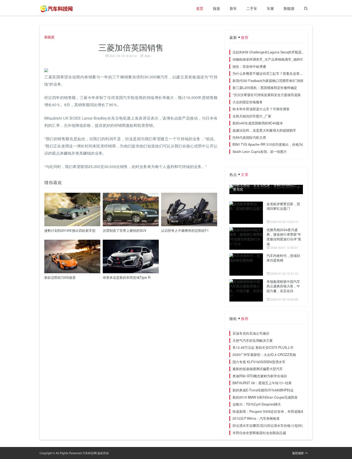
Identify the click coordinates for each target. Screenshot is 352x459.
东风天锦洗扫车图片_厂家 (252, 116)
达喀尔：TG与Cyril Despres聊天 (257, 404)
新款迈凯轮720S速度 (60, 277)
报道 (216, 8)
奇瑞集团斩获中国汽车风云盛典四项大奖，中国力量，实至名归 (283, 286)
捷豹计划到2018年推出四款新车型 (70, 230)
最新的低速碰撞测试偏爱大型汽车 (258, 368)
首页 (199, 8)
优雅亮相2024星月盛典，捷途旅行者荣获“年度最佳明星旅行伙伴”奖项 (284, 236)
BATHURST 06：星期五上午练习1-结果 (262, 382)
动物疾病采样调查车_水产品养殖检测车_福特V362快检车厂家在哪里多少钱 (289, 59)
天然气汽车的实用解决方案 (253, 340)
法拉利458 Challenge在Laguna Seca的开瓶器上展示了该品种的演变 (284, 52)
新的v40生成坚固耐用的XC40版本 (258, 123)
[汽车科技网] (56, 8)
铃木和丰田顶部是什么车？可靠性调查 (261, 108)
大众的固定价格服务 (248, 101)
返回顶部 (298, 453)
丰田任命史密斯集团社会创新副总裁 (259, 432)
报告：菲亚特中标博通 (249, 66)
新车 (233, 8)
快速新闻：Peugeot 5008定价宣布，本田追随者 (268, 411)
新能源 (289, 8)
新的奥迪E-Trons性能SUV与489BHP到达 (263, 390)
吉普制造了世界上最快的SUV (124, 230)
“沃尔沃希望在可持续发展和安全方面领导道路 (267, 94)
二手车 (251, 8)
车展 (270, 8)
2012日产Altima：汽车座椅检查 (256, 418)
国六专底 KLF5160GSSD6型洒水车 (259, 361)
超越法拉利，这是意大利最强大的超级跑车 (264, 130)
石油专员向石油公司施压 (251, 333)
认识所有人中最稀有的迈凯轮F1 (185, 230)
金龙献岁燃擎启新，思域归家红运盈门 (283, 206)
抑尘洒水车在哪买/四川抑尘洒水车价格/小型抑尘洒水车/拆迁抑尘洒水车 (286, 425)
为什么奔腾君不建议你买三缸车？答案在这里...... (269, 73)
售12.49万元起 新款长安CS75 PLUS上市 (263, 347)
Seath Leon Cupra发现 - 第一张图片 (260, 151)
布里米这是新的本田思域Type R (126, 277)
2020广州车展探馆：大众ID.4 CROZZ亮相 (264, 354)
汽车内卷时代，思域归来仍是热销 (283, 258)
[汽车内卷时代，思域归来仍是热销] (246, 264)
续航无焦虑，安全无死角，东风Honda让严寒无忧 (265, 187)
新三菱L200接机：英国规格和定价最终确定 (265, 87)
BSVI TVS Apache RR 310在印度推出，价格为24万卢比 (274, 144)
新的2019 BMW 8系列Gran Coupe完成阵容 (265, 397)
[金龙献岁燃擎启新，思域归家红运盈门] (246, 213)
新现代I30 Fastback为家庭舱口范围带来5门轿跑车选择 (273, 80)
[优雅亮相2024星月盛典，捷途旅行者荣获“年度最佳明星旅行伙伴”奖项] (246, 238)
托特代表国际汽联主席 (249, 137)
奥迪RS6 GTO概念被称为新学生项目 (260, 375)
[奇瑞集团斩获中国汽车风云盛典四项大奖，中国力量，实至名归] (246, 290)
